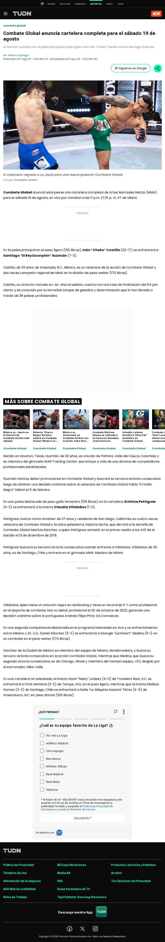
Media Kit (63, 873)
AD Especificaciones (71, 865)
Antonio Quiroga (18, 55)
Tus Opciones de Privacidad (131, 881)
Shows (51, 4)
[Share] (158, 68)
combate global (14, 25)
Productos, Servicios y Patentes (133, 865)
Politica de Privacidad (18, 865)
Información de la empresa (22, 881)
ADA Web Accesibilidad (19, 889)
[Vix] (156, 14)
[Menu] (5, 14)
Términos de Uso (15, 873)
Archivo (116, 873)
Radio (109, 4)
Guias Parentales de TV (73, 889)
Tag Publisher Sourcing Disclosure (81, 897)
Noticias (65, 4)
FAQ (60, 881)
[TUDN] (22, 13)
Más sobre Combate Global (42, 401)
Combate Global (15, 448)
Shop (121, 4)
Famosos (80, 4)
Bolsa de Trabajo (15, 897)
